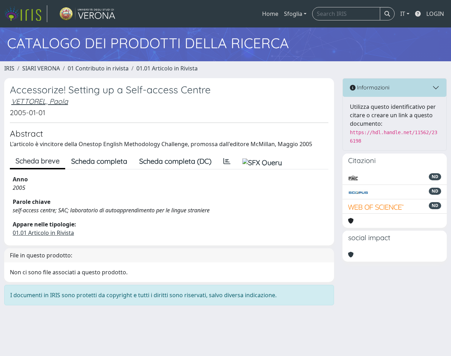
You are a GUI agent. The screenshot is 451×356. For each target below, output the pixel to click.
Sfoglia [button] (293, 14)
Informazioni (372, 87)
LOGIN (435, 14)
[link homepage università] (87, 13)
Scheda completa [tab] (99, 161)
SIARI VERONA (41, 68)
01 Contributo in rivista (98, 68)
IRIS (9, 68)
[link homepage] (25, 13)
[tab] (226, 161)
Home (270, 14)
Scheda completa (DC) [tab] (175, 161)
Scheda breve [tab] (38, 160)
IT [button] (402, 14)
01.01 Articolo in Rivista (167, 68)
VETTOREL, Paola (39, 101)
